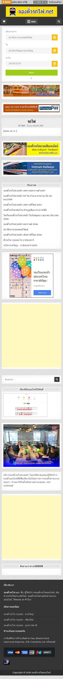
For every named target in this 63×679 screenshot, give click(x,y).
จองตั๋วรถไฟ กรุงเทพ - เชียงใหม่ (19, 619)
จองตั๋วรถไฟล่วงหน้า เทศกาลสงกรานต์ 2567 (24, 190)
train (23, 126)
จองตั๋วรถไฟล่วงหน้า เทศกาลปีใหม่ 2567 (22, 204)
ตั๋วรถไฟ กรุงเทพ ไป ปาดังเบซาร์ (18, 240)
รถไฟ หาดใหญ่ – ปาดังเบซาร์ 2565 (20, 245)
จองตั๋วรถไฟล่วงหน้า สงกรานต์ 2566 (20, 224)
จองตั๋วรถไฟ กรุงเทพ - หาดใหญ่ (19, 614)
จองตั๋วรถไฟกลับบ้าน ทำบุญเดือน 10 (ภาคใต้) (25, 210)
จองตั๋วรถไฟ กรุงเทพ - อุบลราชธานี (20, 625)
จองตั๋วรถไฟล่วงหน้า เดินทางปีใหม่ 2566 (22, 235)
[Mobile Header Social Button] (4, 21)
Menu (33, 21)
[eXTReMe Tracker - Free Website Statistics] (7, 664)
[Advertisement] (31, 335)
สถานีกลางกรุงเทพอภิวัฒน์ (15, 229)
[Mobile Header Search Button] (58, 21)
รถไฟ (32, 121)
